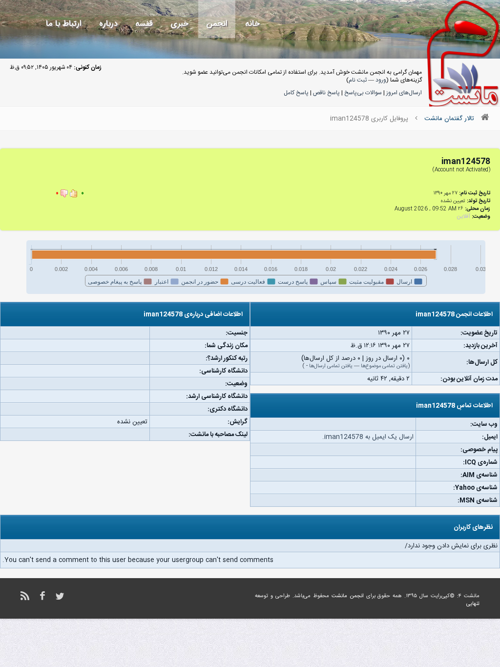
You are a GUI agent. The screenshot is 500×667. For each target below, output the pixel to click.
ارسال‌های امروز (404, 93)
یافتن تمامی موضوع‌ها (384, 366)
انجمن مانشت (348, 596)
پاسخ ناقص (326, 93)
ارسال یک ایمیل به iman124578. (368, 437)
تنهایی (472, 604)
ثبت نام (358, 80)
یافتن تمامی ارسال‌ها (331, 366)
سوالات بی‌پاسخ (363, 93)
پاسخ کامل (296, 93)
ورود (380, 80)
